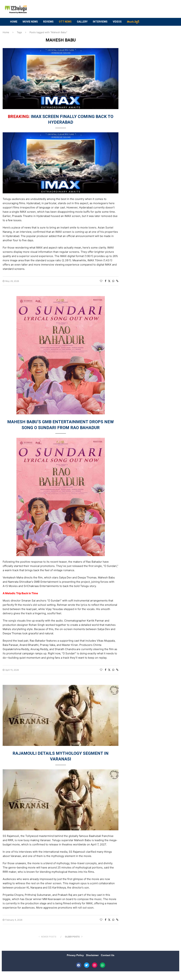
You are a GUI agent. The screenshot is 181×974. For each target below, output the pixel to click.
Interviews (100, 21)
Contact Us (107, 955)
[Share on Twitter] (109, 280)
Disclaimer (92, 955)
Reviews (48, 21)
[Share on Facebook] (105, 280)
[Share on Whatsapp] (113, 280)
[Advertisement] (109, 9)
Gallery (82, 21)
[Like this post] (101, 280)
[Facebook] (78, 965)
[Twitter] (86, 965)
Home (13, 21)
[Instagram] (94, 965)
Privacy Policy (75, 955)
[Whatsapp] (102, 965)
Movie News (30, 21)
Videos (117, 21)
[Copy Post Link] (117, 280)
